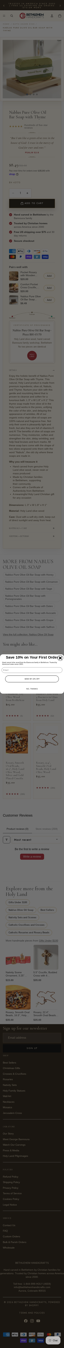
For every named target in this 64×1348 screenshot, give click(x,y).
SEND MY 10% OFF (32, 679)
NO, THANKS (32, 689)
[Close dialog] (60, 658)
